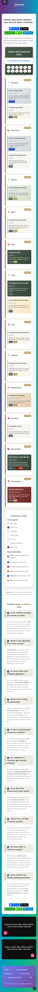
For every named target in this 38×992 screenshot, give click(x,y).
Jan (9, 67)
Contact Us (8, 974)
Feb (13, 67)
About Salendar (21, 970)
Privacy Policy (25, 974)
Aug (13, 71)
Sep (17, 71)
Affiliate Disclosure (14, 977)
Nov (25, 71)
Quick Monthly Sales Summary (20, 61)
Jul (8, 71)
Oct (21, 71)
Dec (29, 71)
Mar (17, 67)
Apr (21, 67)
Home (7, 970)
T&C (30, 977)
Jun (29, 67)
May (25, 67)
